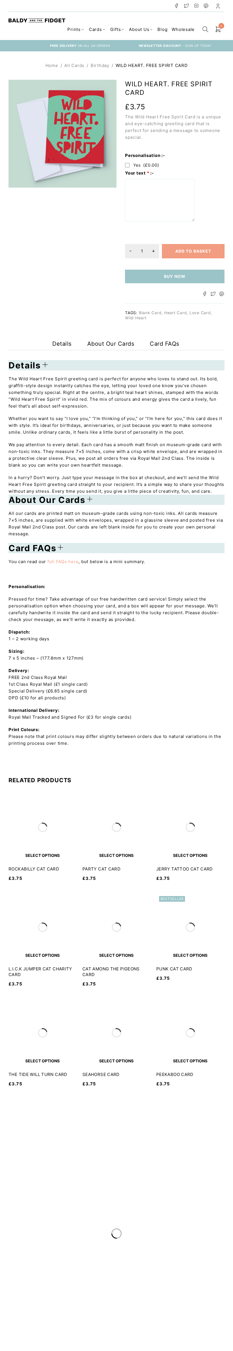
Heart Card (175, 312)
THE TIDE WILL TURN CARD (38, 1074)
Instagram (196, 6)
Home (51, 65)
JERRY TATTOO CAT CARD (184, 869)
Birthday (100, 65)
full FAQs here (63, 561)
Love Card (200, 312)
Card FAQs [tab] (164, 343)
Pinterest (206, 6)
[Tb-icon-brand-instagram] (118, 1313)
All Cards (74, 65)
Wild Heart (136, 317)
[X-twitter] (107, 1313)
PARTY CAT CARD (101, 869)
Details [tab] (62, 343)
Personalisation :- (145, 155)
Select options (42, 855)
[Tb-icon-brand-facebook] (97, 1313)
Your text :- (139, 173)
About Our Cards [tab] (110, 343)
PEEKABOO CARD (175, 1074)
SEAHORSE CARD (101, 1074)
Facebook (177, 6)
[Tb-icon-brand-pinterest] (128, 1313)
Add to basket (193, 251)
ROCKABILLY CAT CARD (34, 869)
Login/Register (218, 6)
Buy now (174, 276)
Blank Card (150, 312)
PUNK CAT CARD (174, 969)
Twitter (187, 6)
